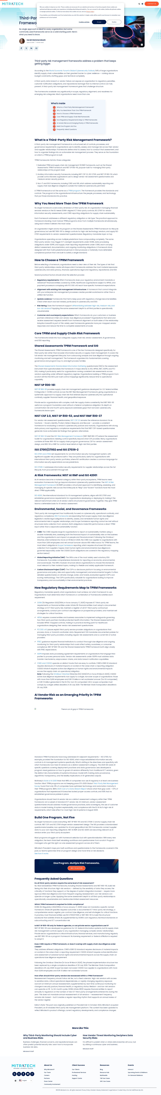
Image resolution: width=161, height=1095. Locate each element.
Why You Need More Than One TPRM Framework (74, 110)
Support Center (77, 1078)
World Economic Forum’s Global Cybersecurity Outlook (72, 70)
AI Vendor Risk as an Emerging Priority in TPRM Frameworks (77, 123)
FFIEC (39, 641)
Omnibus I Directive (61, 674)
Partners (47, 1078)
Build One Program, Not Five (66, 126)
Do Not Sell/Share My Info (135, 1090)
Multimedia (103, 1075)
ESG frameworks (61, 516)
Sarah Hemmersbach (36, 40)
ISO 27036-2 (39, 467)
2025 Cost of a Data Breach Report (72, 789)
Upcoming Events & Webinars (137, 1072)
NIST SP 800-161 (41, 389)
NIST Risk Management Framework (68, 436)
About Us (48, 1065)
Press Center (48, 1081)
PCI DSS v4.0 (42, 629)
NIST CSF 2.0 (75, 420)
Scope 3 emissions (65, 545)
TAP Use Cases (105, 1078)
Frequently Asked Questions (67, 129)
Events (131, 1065)
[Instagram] (32, 1073)
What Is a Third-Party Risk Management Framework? (75, 107)
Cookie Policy (122, 1090)
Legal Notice (113, 1090)
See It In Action (77, 868)
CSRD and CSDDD (44, 663)
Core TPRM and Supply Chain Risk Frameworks (73, 117)
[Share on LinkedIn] (31, 48)
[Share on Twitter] (26, 48)
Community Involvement (52, 1084)
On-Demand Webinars (135, 1075)
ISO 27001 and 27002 (43, 454)
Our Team (47, 1072)
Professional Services (79, 1072)
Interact (130, 1069)
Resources (104, 1065)
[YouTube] (28, 1073)
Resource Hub (104, 1072)
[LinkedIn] (14, 1073)
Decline (114, 22)
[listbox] (25, 1081)
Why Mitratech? (49, 1069)
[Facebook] (23, 1073)
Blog (101, 1069)
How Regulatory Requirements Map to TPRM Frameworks (77, 120)
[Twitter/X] (19, 1073)
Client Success (78, 1065)
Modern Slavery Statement (99, 1090)
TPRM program (74, 190)
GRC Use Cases (105, 1081)
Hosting (74, 1075)
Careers (46, 1075)
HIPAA (39, 617)
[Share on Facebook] (21, 48)
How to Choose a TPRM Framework (69, 113)
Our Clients (75, 1069)
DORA (39, 602)
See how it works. (42, 853)
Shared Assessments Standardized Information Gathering (62, 366)
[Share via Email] (36, 48)
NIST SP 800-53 (41, 436)
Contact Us (151, 4)
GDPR (39, 654)
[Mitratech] (12, 4)
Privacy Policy (90, 11)
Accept (99, 22)
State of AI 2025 (50, 781)
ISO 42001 (38, 495)
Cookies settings (84, 22)
